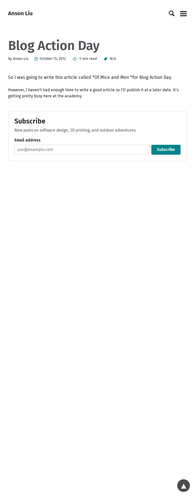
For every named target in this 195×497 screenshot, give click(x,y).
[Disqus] (97, 234)
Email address (27, 140)
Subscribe (166, 149)
